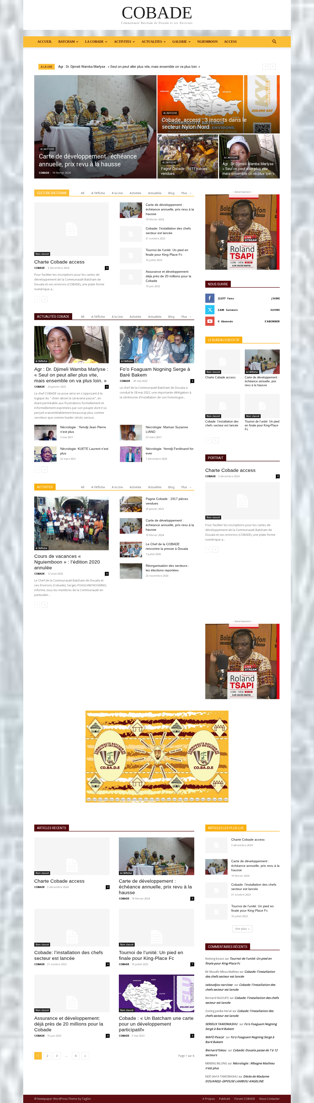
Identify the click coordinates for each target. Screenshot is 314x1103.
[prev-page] (37, 299)
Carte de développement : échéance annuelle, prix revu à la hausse (170, 209)
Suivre (275, 310)
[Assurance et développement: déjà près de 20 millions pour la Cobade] (131, 277)
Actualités (154, 193)
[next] (273, 67)
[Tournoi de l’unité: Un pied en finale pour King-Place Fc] (131, 255)
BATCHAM (66, 41)
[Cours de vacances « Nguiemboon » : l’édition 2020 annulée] (71, 523)
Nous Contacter (269, 1099)
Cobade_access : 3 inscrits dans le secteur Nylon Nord (99, 67)
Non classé (42, 253)
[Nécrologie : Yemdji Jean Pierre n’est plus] (45, 432)
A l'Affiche (47, 149)
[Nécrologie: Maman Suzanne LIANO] (131, 432)
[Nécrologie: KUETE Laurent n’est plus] (45, 454)
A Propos (209, 1099)
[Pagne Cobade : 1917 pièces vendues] (187, 156)
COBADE (39, 267)
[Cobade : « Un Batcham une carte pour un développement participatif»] (156, 993)
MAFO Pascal (214, 1037)
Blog (171, 193)
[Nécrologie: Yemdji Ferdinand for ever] (131, 454)
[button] (274, 42)
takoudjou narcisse (218, 985)
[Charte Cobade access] (71, 229)
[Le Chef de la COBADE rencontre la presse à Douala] (131, 549)
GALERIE (179, 41)
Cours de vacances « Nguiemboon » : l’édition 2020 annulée (67, 561)
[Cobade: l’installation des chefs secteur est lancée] (131, 234)
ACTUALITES (152, 41)
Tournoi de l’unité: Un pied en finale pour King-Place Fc (262, 425)
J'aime (275, 298)
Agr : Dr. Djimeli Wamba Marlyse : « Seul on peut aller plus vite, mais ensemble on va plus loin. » (71, 374)
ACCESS (230, 41)
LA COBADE (94, 41)
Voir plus (241, 929)
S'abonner (272, 321)
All (82, 193)
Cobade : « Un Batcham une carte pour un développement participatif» (156, 1023)
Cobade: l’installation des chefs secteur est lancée (222, 423)
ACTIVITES (122, 41)
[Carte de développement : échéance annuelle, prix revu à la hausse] (95, 127)
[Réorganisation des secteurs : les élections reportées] (131, 571)
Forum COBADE (244, 1099)
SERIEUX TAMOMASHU (221, 1024)
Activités (135, 193)
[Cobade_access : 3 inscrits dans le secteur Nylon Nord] (218, 104)
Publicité (224, 1099)
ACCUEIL (44, 41)
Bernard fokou (215, 1050)
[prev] (265, 67)
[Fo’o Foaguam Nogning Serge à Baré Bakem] (157, 344)
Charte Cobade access (59, 261)
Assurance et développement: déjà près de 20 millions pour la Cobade (168, 276)
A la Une (117, 193)
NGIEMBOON (207, 41)
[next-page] (44, 299)
